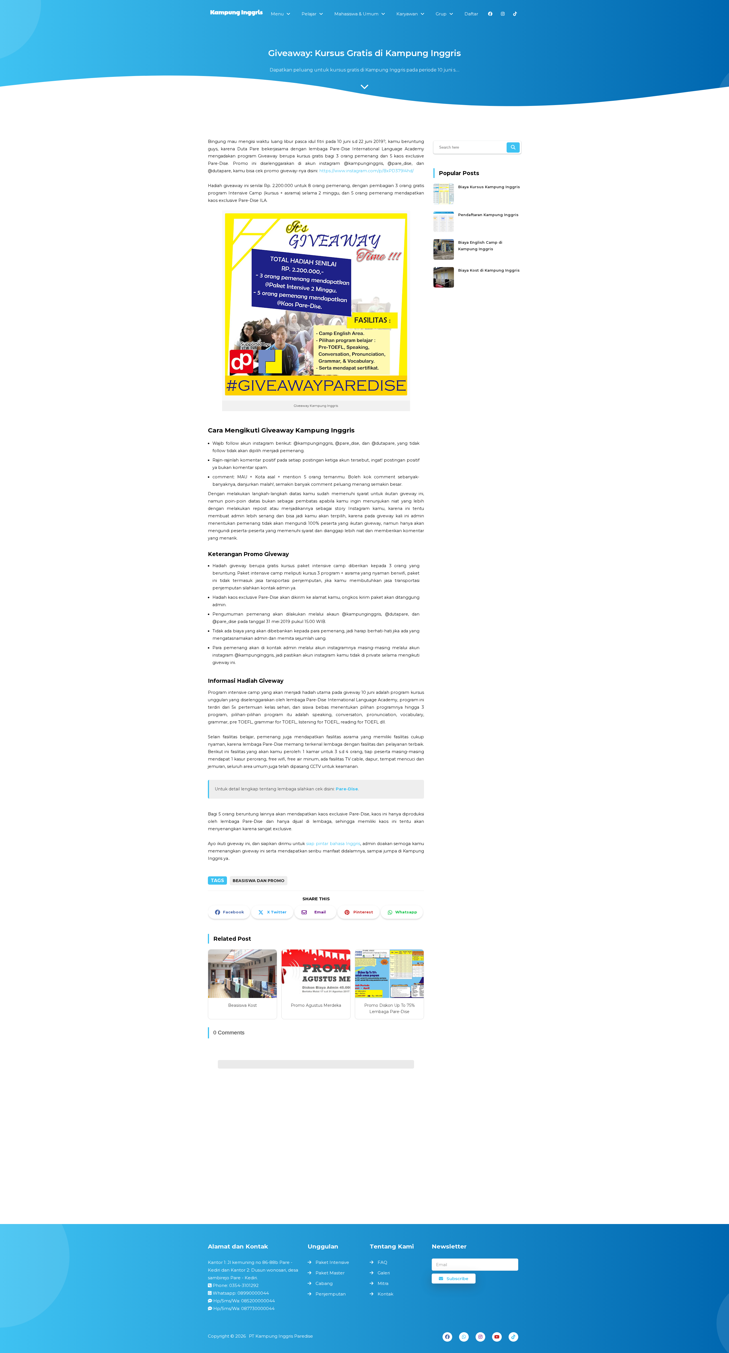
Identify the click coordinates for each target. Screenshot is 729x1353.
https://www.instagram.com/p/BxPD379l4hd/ (366, 170)
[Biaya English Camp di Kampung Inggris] (444, 258)
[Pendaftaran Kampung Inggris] (444, 231)
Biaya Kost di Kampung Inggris (489, 270)
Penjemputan (331, 1294)
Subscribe (456, 1278)
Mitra (383, 1283)
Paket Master (330, 1273)
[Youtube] (497, 1337)
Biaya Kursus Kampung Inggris (489, 187)
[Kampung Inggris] (236, 13)
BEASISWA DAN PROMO (258, 880)
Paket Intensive (332, 1262)
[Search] (513, 147)
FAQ (382, 1262)
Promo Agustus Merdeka (316, 1005)
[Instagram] (480, 1337)
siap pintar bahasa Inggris (333, 843)
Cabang (324, 1283)
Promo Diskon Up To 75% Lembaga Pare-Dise (389, 1008)
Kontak (385, 1294)
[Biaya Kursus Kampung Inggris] (444, 203)
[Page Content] (364, 88)
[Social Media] (490, 14)
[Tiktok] (513, 1337)
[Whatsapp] (464, 1337)
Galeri (384, 1273)
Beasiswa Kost (242, 1005)
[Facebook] (447, 1337)
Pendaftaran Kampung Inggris (488, 215)
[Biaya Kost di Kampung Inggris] (444, 286)
